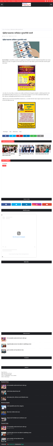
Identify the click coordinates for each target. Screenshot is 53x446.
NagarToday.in (6, 36)
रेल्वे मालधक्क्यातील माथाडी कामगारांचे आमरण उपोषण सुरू (16, 338)
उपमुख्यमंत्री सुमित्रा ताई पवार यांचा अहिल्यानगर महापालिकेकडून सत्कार (19, 344)
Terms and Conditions (27, 1)
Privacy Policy (19, 1)
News (20, 131)
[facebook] (45, 1)
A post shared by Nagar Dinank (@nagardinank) (19, 254)
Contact (9, 1)
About (5, 1)
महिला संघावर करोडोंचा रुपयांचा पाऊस (13, 412)
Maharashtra (15, 131)
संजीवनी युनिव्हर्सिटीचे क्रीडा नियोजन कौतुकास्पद (15, 406)
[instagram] (49, 1)
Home (2, 1)
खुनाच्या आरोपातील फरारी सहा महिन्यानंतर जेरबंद (15, 350)
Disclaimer (14, 1)
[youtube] (47, 204)
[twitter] (47, 1)
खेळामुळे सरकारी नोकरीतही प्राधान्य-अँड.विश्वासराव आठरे (16, 417)
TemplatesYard (11, 444)
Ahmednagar (7, 29)
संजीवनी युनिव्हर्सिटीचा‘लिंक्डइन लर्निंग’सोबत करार (26, 154)
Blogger (22, 444)
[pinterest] (51, 1)
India (10, 131)
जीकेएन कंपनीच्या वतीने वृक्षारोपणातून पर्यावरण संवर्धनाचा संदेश (8, 154)
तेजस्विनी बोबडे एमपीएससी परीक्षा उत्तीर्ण (42, 153)
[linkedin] (26, 204)
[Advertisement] (26, 16)
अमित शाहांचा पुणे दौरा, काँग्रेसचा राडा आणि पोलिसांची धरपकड (17, 397)
